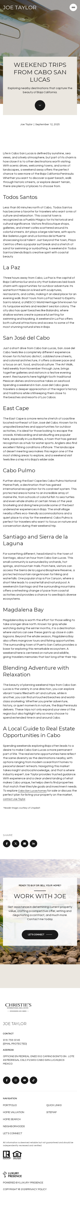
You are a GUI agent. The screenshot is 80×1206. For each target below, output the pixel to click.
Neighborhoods (14, 1126)
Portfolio (10, 1105)
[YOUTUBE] (24, 1080)
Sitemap (51, 1112)
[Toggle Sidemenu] (73, 7)
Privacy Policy (37, 1189)
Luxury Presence (31, 1182)
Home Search (12, 1119)
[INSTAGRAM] (15, 1080)
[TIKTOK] (33, 1080)
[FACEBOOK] (6, 1080)
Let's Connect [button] (12, 1133)
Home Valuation (13, 1112)
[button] (40, 934)
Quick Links (54, 1105)
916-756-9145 (11, 1040)
